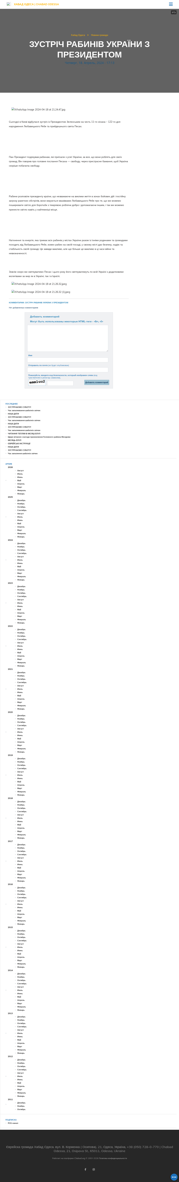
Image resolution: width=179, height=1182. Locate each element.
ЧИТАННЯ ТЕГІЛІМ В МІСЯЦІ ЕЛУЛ (24, 433)
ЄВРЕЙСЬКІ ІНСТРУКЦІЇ (19, 443)
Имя (30, 355)
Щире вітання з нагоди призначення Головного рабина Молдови (39, 437)
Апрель (21, 484)
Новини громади (99, 35)
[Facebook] (85, 1169)
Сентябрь (22, 510)
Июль (20, 474)
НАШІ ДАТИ (13, 414)
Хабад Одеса (78, 35)
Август (20, 470)
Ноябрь (21, 503)
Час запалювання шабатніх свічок (24, 410)
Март (19, 487)
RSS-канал (13, 1123)
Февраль (21, 490)
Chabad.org (79, 1158)
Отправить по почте (48, 365)
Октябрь (21, 507)
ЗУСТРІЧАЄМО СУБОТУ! (19, 407)
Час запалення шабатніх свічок (23, 453)
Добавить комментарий (44, 316)
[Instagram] (93, 1169)
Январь (21, 493)
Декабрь (21, 500)
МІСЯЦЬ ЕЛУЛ (14, 440)
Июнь (20, 477)
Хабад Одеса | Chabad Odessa (36, 4)
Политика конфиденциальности (113, 1158)
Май (19, 480)
